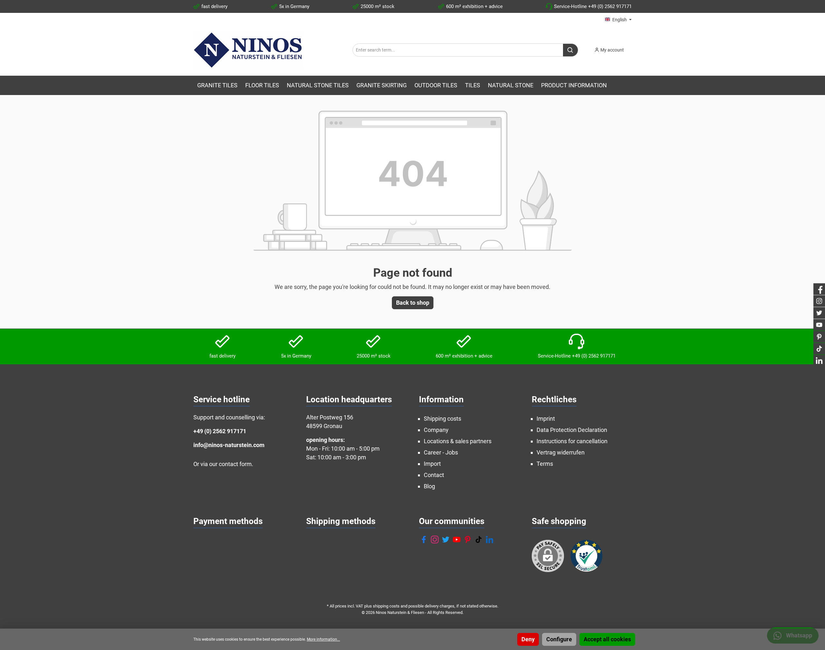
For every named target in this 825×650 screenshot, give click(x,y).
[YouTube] (456, 539)
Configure (559, 639)
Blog (429, 486)
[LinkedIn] (489, 539)
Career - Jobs (441, 452)
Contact (434, 475)
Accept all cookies (607, 639)
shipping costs (386, 606)
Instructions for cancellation (572, 441)
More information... (323, 639)
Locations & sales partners (457, 441)
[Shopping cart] (633, 48)
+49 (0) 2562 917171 (219, 431)
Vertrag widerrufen (561, 452)
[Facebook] (424, 539)
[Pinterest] (467, 539)
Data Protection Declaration (572, 429)
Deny (528, 639)
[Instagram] (435, 539)
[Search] (570, 50)
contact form (235, 464)
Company (436, 429)
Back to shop (412, 302)
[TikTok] (478, 539)
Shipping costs (442, 418)
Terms (545, 463)
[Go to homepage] (248, 50)
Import (432, 463)
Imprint (546, 418)
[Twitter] (446, 539)
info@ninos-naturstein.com (229, 445)
